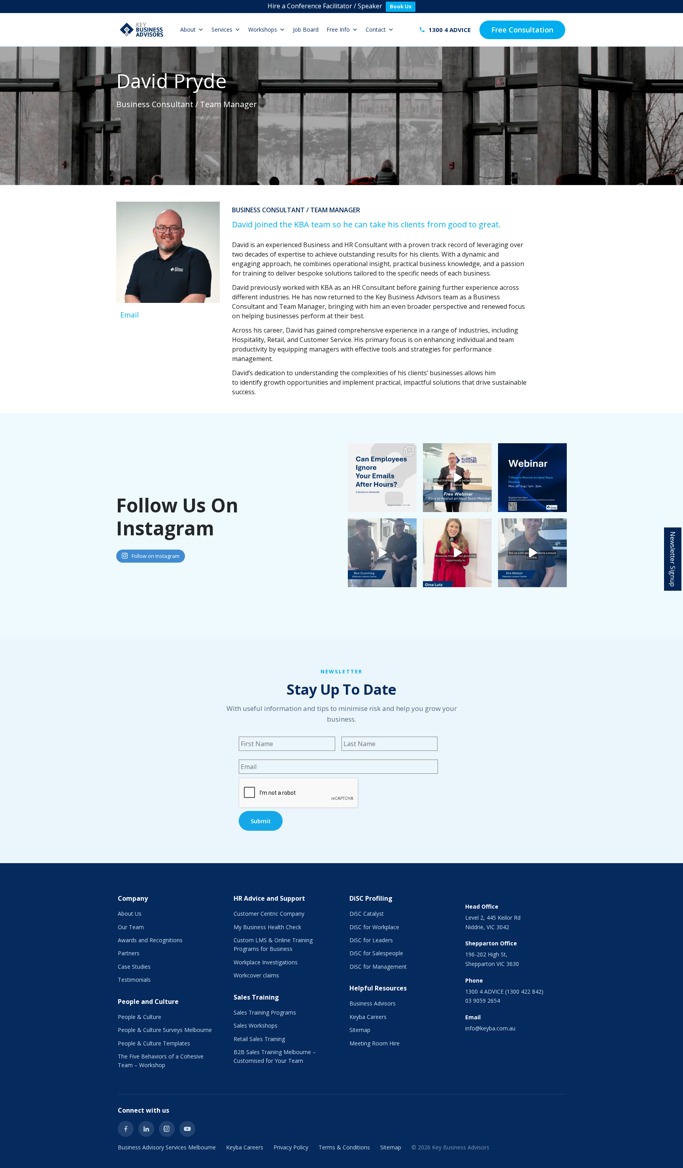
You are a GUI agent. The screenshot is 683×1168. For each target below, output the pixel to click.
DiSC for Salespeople (376, 953)
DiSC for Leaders (371, 940)
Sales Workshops (255, 1025)
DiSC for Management (378, 966)
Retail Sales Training (259, 1039)
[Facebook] (126, 1129)
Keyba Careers (368, 1017)
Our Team (131, 927)
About (188, 29)
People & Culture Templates (154, 1043)
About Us (130, 913)
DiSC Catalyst (366, 913)
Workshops (262, 29)
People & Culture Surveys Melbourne (165, 1030)
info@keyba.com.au (490, 1028)
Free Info (338, 29)
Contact (376, 29)
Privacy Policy (291, 1147)
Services (221, 29)
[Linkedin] (146, 1129)
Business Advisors (372, 1003)
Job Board (306, 29)
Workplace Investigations (266, 962)
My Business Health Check (267, 927)
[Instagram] (167, 1129)
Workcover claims (256, 975)
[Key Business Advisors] (141, 29)
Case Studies (134, 966)
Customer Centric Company (269, 913)
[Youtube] (187, 1129)
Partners (129, 953)
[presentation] (299, 793)
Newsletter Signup (672, 559)
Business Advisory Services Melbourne (167, 1147)
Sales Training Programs (265, 1012)
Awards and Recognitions (150, 940)
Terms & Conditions (344, 1147)
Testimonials (134, 979)
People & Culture (139, 1017)
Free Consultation (522, 29)
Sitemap (359, 1030)
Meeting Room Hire (374, 1043)
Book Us (400, 6)
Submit (261, 821)
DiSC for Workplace (374, 927)
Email (129, 314)
